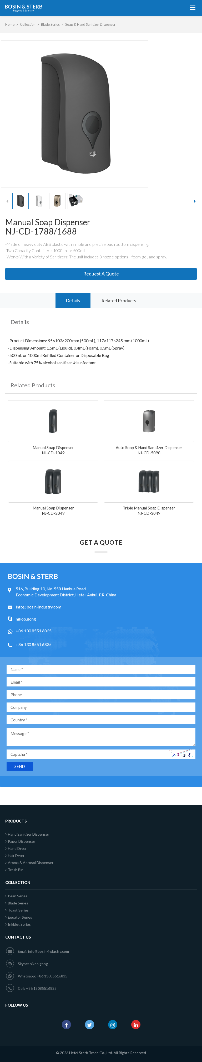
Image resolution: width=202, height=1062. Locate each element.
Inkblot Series (19, 924)
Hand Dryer (17, 848)
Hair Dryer (16, 855)
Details (73, 300)
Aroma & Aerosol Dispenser (30, 862)
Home (9, 24)
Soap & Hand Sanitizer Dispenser (90, 24)
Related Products (119, 300)
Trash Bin (15, 869)
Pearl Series (17, 896)
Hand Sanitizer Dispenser (28, 834)
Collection (28, 24)
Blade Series (50, 24)
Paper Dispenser (21, 841)
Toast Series (18, 910)
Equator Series (20, 917)
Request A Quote (101, 274)
